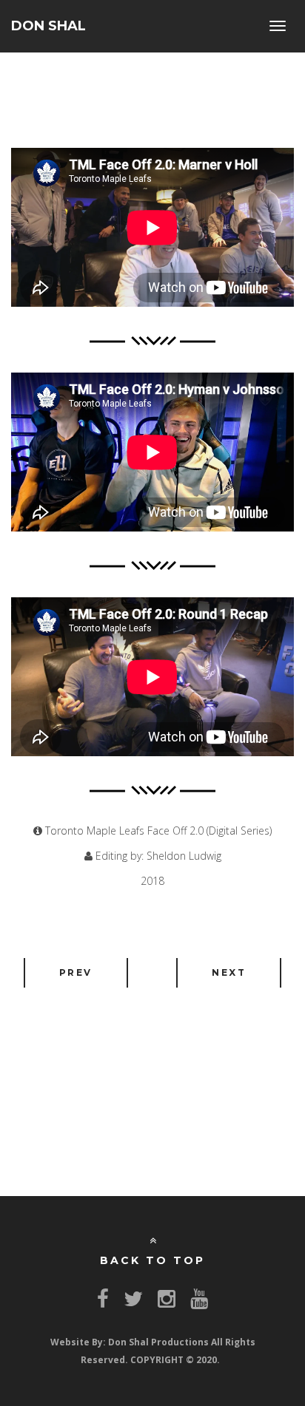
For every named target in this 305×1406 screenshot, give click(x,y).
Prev (76, 972)
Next (229, 972)
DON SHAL (48, 26)
